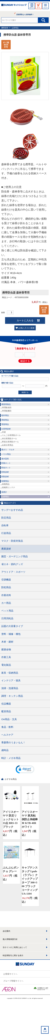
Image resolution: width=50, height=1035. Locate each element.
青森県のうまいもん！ (13, 742)
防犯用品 (6, 587)
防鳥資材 (5, 472)
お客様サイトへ (10, 974)
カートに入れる (25, 320)
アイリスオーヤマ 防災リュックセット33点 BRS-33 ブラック (11, 819)
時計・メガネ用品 (11, 758)
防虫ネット (6, 468)
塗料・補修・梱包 (11, 634)
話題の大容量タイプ (12, 626)
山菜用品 (15, 28)
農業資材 (4, 28)
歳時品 (5, 750)
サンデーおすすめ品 (12, 510)
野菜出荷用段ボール (10, 442)
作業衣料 (6, 595)
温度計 (4, 492)
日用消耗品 (7, 618)
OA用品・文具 (9, 719)
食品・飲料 (7, 727)
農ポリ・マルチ (7, 450)
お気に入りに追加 (26, 328)
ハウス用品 (6, 454)
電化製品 (6, 665)
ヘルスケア (7, 734)
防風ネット (6, 463)
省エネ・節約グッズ (12, 564)
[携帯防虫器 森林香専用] (25, 94)
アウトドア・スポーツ (13, 572)
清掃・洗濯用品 (9, 688)
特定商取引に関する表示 (13, 955)
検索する (25, 392)
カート (38, 7)
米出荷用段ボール (9, 438)
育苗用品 (5, 424)
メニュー (45, 7)
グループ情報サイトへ (13, 981)
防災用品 (6, 517)
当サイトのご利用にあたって (15, 947)
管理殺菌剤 (6, 411)
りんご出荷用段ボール (11, 435)
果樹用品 (5, 420)
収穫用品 (5, 481)
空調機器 (6, 579)
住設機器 (6, 703)
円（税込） (10, 833)
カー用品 (6, 603)
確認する (25, 361)
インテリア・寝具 (11, 680)
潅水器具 (5, 459)
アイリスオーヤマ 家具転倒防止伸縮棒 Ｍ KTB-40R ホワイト (30, 819)
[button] (25, 769)
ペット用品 (7, 610)
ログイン (31, 7)
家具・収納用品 (9, 672)
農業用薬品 (6, 404)
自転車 (5, 525)
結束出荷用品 (7, 445)
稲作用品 (5, 415)
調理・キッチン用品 (12, 696)
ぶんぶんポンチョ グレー (11, 869)
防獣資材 (5, 476)
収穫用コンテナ (8, 487)
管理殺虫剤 (6, 407)
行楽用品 (6, 533)
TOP (45, 1031)
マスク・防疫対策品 (12, 541)
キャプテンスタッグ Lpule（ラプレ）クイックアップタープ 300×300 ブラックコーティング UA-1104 (30, 880)
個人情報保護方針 (10, 939)
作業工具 (6, 657)
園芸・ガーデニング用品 (14, 556)
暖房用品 (6, 711)
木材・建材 (7, 641)
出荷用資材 (6, 429)
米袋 (4, 432)
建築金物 (6, 649)
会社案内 (6, 931)
